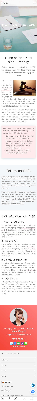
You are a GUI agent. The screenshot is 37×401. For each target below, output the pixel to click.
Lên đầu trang (6, 386)
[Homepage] (4, 4)
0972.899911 (18, 339)
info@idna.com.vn (18, 346)
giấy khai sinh (6, 87)
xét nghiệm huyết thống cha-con (13, 232)
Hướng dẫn (31, 246)
